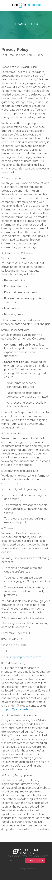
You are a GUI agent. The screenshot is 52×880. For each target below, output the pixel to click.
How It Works (13, 856)
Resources (27, 856)
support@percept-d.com (25, 657)
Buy (11, 860)
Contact (44, 856)
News (36, 856)
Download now (35, 860)
